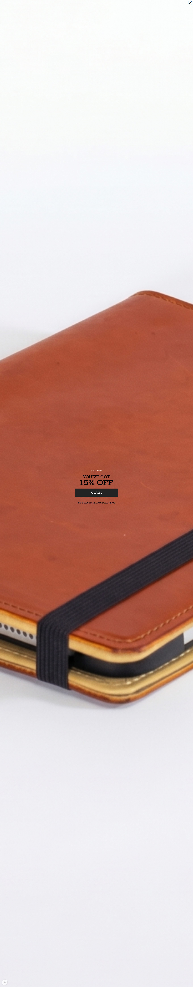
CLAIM (96, 492)
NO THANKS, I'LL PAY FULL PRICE (96, 503)
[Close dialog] (190, 3)
